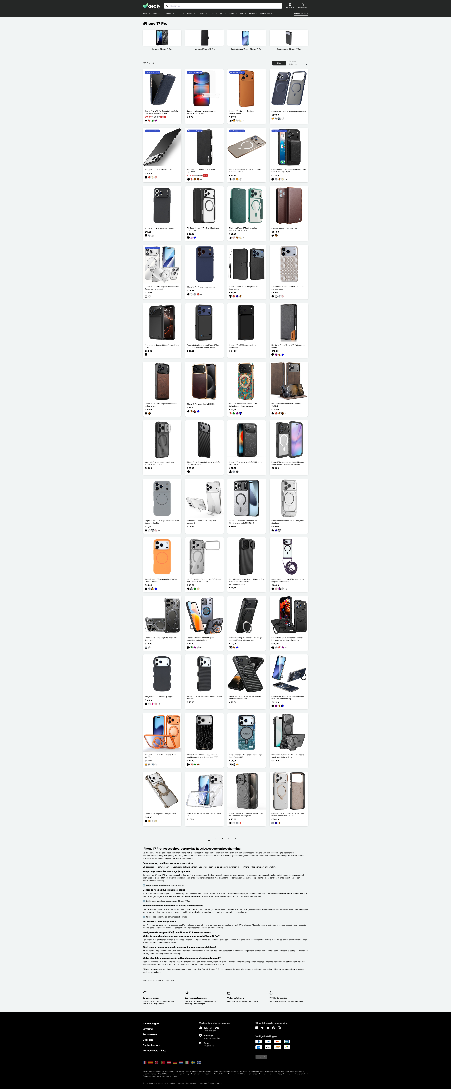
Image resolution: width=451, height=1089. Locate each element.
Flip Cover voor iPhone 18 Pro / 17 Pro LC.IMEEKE (201, 170)
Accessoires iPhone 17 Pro (289, 49)
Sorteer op (292, 61)
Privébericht (209, 1046)
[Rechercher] (167, 5)
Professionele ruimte (154, 1050)
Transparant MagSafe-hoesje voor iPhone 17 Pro (204, 814)
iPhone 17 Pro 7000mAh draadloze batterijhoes (242, 346)
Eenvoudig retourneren (196, 998)
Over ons (148, 1039)
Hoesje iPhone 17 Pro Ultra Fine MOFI (159, 170)
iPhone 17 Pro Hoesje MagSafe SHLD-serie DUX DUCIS (245, 463)
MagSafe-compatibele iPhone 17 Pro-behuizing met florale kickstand (243, 405)
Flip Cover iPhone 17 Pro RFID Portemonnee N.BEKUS (288, 346)
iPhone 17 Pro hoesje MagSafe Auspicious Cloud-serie (161, 639)
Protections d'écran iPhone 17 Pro (246, 49)
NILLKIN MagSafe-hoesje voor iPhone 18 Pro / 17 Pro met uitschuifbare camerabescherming (246, 581)
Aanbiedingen (151, 1023)
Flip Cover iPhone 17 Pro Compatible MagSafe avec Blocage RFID (243, 229)
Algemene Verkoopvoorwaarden (211, 1083)
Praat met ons (210, 1031)
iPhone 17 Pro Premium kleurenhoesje (201, 287)
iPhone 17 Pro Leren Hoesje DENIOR (200, 404)
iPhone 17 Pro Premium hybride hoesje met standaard (287, 522)
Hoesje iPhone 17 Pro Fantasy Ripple (159, 697)
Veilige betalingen (235, 998)
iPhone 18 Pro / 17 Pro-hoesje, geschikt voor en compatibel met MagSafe (246, 814)
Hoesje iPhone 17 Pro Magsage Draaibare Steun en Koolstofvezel (245, 697)
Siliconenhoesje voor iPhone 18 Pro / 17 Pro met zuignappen (287, 288)
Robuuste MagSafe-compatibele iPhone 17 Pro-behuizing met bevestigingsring (287, 639)
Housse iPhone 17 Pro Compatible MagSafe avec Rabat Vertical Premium (161, 112)
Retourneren (150, 1034)
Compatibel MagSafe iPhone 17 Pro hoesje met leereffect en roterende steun (245, 639)
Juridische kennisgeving (187, 1083)
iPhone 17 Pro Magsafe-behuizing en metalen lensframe (204, 697)
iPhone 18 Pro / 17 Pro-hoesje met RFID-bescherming (244, 288)
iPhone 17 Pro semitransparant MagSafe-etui (288, 111)
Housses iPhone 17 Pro (204, 49)
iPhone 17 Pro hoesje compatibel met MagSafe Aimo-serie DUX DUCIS (243, 522)
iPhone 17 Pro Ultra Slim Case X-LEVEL (159, 228)
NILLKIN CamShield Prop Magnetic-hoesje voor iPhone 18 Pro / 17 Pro (287, 756)
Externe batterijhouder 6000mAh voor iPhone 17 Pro (162, 346)
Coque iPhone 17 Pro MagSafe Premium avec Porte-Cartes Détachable (288, 170)
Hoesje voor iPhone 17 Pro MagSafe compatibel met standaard (200, 639)
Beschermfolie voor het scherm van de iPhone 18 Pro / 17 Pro (201, 112)
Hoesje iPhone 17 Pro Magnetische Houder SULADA (161, 756)
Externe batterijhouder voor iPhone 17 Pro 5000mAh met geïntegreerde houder (203, 346)
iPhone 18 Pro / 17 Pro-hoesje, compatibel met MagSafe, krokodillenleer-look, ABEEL (203, 756)
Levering (148, 1029)
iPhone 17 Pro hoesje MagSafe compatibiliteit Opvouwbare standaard (162, 288)
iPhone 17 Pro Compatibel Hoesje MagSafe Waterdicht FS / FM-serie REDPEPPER (287, 463)
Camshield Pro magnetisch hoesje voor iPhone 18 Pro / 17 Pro (159, 463)
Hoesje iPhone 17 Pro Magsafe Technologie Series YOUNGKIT (245, 756)
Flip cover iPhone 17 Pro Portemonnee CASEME (286, 405)
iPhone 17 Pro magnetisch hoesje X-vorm (160, 814)
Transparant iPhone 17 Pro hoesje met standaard (201, 522)
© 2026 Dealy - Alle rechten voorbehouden (159, 1083)
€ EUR (259, 1057)
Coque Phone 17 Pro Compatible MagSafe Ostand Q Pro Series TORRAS (287, 814)
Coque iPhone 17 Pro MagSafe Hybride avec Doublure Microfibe (162, 522)
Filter (279, 63)
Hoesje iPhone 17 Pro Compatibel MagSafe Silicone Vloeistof (161, 580)
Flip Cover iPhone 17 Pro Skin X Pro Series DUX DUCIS (203, 229)
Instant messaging (212, 1038)
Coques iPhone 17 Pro (162, 49)
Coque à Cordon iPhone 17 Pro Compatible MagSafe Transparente (287, 580)
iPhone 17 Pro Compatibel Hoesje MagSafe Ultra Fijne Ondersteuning (287, 697)
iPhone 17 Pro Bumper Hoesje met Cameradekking (242, 112)
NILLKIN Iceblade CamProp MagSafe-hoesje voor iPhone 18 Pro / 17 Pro (204, 580)
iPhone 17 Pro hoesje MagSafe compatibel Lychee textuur (161, 405)
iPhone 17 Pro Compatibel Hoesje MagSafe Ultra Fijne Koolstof (203, 463)
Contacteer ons (151, 1045)
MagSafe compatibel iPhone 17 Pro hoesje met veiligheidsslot (245, 170)
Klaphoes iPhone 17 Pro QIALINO (284, 228)
